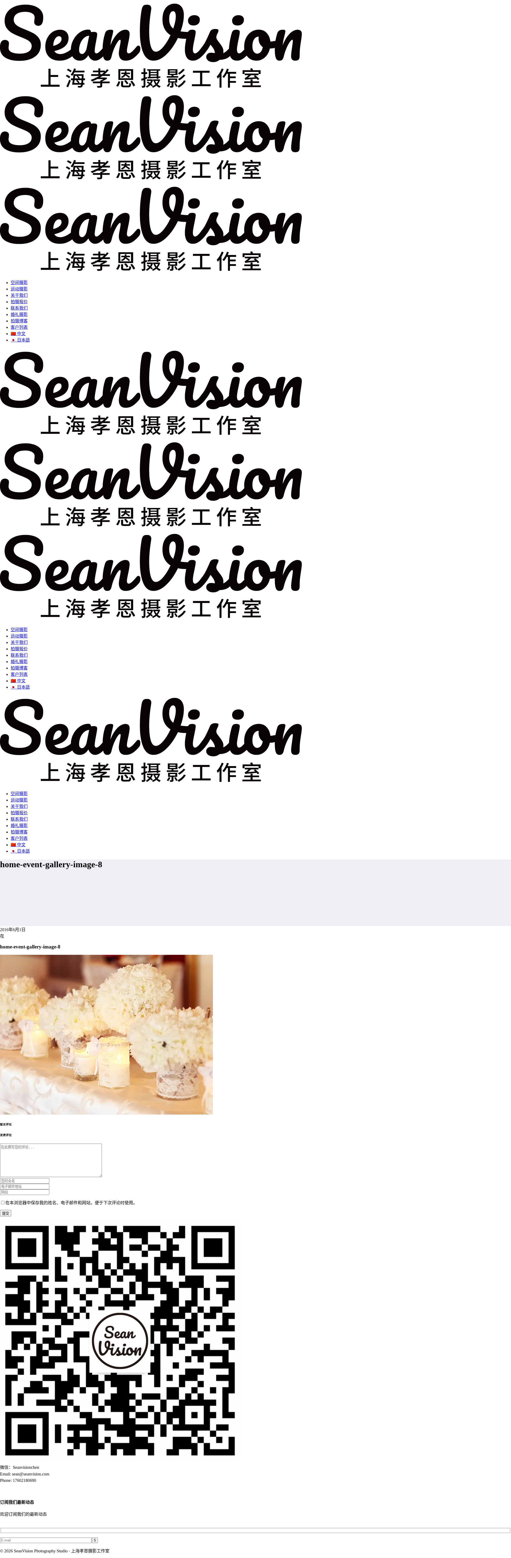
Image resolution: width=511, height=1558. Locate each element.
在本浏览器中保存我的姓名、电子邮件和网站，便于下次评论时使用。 (71, 1203)
